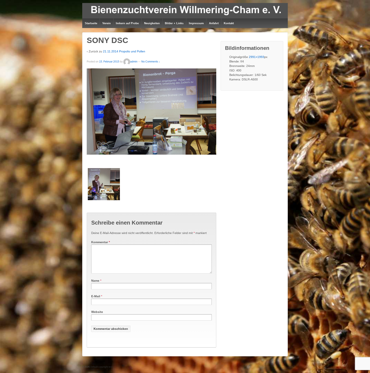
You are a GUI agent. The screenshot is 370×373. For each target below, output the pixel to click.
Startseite (91, 23)
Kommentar (100, 242)
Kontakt (229, 23)
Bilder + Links (174, 23)
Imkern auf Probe (127, 23)
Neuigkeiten (152, 23)
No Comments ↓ (150, 61)
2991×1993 (256, 57)
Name (95, 280)
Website (97, 312)
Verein (106, 23)
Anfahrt (214, 23)
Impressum (196, 23)
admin (133, 61)
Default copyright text (101, 367)
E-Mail (95, 296)
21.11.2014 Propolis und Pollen (124, 51)
